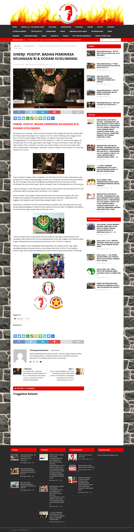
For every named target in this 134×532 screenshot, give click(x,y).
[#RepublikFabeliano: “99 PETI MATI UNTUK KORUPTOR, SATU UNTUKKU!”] (91, 53)
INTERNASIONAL (97, 31)
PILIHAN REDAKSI (94, 219)
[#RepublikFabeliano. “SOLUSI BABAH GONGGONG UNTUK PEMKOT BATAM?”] (91, 92)
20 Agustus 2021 (84, 492)
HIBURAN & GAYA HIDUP (78, 31)
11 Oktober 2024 (84, 459)
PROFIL (62, 31)
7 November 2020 (103, 174)
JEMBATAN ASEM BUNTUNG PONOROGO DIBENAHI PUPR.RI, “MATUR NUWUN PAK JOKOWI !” (108, 285)
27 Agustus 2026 (102, 84)
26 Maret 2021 (102, 289)
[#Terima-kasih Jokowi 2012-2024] (72, 457)
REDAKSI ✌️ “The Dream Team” (32, 27)
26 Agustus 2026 (102, 107)
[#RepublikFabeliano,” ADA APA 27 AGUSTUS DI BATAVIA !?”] (91, 105)
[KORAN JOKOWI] (67, 24)
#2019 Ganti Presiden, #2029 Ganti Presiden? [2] (86, 466)
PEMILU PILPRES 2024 (103, 36)
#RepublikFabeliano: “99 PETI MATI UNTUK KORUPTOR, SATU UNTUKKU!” (108, 53)
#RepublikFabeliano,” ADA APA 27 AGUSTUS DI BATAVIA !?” (108, 104)
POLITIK (100, 27)
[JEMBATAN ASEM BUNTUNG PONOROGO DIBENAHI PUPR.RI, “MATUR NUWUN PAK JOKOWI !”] (91, 285)
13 (109, 159)
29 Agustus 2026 (102, 57)
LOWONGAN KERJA (30, 36)
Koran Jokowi (31, 64)
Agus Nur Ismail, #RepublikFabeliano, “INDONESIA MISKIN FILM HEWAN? (106, 79)
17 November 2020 (103, 188)
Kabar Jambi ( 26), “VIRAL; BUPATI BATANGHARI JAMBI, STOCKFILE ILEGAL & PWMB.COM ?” (109, 272)
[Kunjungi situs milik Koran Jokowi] (30, 362)
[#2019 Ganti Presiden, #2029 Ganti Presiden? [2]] (72, 468)
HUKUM (90, 27)
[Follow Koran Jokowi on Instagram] (36, 362)
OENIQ (44, 36)
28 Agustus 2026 (102, 70)
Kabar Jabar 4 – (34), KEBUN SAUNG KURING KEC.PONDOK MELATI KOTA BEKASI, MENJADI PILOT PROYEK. (108, 258)
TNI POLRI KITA (36, 31)
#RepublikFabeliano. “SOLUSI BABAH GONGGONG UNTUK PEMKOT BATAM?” (107, 92)
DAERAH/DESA (66, 27)
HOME (15, 27)
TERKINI (91, 46)
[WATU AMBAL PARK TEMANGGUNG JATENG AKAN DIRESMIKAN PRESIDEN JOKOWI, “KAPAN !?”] (91, 182)
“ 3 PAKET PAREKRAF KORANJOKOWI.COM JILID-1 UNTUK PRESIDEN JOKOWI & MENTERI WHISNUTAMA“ (107, 168)
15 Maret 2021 (20, 64)
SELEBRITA (54, 36)
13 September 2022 (103, 249)
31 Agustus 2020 (102, 234)
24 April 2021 (101, 139)
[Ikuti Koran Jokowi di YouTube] (40, 362)
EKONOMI (110, 27)
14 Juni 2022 (101, 277)
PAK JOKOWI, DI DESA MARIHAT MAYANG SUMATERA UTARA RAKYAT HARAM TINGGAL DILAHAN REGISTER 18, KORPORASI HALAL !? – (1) (108, 228)
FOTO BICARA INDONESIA (82, 36)
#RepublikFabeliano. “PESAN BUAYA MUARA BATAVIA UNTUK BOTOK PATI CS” (108, 66)
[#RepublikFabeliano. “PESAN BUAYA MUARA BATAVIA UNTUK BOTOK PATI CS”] (91, 66)
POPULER (91, 115)
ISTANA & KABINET (20, 31)
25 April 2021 (101, 211)
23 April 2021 (101, 159)
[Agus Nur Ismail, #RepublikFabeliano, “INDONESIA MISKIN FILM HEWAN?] (91, 78)
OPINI (110, 31)
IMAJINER (16, 36)
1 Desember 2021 (103, 263)
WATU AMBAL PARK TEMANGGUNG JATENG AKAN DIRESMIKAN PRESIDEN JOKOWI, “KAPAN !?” (108, 183)
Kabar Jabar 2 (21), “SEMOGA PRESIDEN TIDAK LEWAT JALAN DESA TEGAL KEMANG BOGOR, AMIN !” (108, 243)
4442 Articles (55, 350)
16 (109, 139)
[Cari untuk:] (110, 40)
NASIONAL (79, 27)
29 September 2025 (85, 469)
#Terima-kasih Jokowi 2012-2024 (85, 456)
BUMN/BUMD (51, 31)
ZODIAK (65, 36)
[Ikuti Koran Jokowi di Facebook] (33, 362)
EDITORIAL (53, 27)
